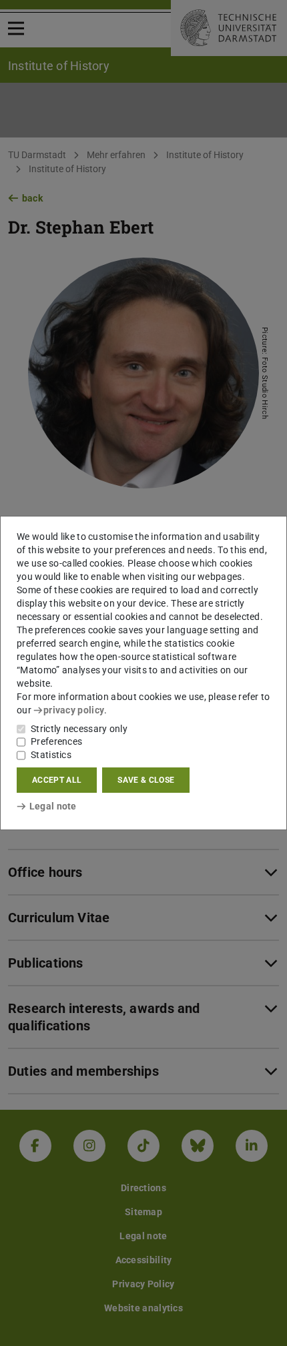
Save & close (145, 780)
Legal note (53, 806)
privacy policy (73, 710)
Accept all (56, 780)
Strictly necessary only (79, 728)
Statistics (51, 754)
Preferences (56, 741)
